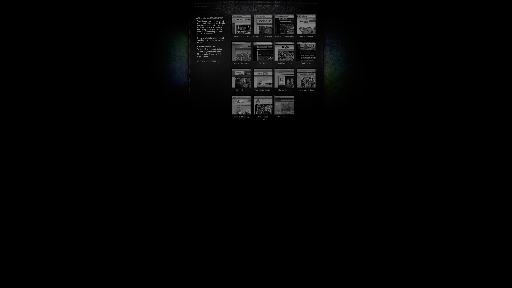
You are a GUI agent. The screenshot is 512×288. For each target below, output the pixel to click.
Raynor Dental (284, 90)
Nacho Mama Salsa (306, 90)
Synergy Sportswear (241, 63)
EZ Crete (263, 63)
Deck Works (306, 63)
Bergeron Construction (262, 36)
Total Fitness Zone (284, 63)
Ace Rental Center (263, 90)
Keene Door (241, 90)
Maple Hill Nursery (241, 117)
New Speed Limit (306, 36)
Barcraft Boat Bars (241, 36)
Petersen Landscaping (284, 36)
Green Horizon (284, 117)
